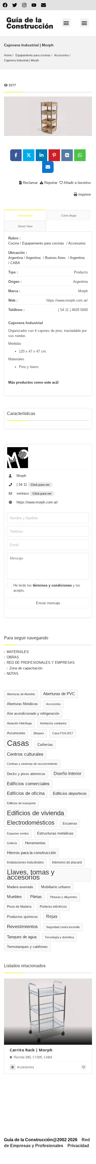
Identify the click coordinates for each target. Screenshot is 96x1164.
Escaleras (70, 823)
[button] (66, 22)
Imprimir (84, 194)
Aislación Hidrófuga (19, 723)
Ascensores (16, 733)
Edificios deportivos (70, 793)
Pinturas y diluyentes (63, 897)
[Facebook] (5, 5)
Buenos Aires (55, 258)
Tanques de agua (22, 937)
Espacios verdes (18, 833)
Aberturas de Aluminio (21, 694)
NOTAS (12, 674)
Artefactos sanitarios (53, 723)
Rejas (51, 916)
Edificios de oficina (26, 793)
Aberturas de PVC (59, 694)
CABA (15, 263)
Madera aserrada (20, 887)
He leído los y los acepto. (46, 587)
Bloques (39, 733)
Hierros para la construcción (31, 853)
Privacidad (78, 1145)
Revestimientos (22, 926)
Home (8, 55)
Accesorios (61, 55)
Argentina (15, 258)
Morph (20, 476)
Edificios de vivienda (35, 813)
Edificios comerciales (28, 783)
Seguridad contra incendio (63, 927)
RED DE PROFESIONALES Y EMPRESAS (41, 663)
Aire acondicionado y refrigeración (33, 714)
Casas (18, 743)
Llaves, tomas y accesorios (30, 874)
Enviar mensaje (48, 603)
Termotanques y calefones (27, 947)
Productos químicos (22, 917)
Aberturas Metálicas (22, 704)
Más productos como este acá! (33, 382)
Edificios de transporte (21, 803)
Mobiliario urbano (55, 887)
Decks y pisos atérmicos (26, 774)
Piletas (36, 897)
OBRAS (13, 657)
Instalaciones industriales (25, 862)
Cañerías (45, 744)
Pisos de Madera (19, 907)
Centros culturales (25, 754)
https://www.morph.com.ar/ (36, 502)
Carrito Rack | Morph (31, 1049)
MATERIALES (18, 652)
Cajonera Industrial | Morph (21, 60)
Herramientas (35, 843)
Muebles (14, 897)
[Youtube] (34, 5)
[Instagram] (24, 5)
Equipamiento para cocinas (32, 55)
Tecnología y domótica (59, 937)
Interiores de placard (67, 862)
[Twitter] (14, 5)
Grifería (12, 843)
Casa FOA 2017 (62, 733)
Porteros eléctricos (53, 907)
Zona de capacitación (25, 668)
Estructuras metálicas (55, 833)
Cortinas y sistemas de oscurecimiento (32, 763)
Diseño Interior (67, 773)
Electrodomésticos (30, 822)
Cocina (13, 243)
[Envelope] (43, 5)
